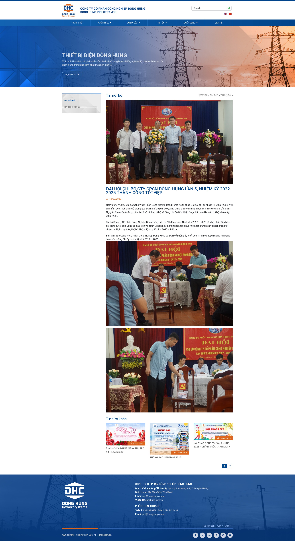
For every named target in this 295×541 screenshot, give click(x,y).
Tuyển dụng (189, 22)
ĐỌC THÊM (70, 75)
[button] (273, 56)
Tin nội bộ (69, 100)
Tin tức (161, 22)
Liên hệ (218, 22)
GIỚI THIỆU (104, 22)
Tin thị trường (72, 107)
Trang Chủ (76, 22)
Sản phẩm (132, 22)
